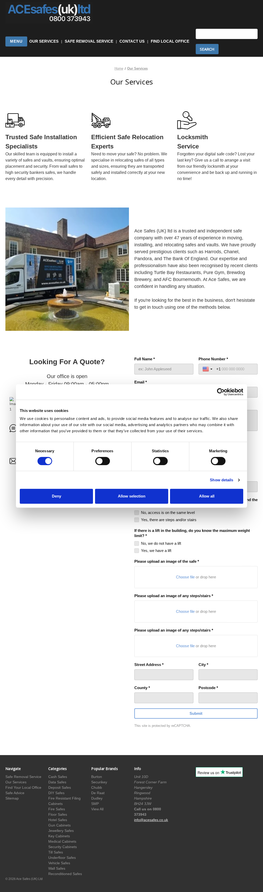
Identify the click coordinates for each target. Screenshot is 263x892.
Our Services (15, 782)
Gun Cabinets (59, 825)
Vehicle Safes (59, 863)
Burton (96, 777)
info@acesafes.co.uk (151, 820)
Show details (221, 480)
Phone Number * (213, 359)
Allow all (206, 496)
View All (97, 809)
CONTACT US (132, 41)
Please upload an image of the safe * (166, 561)
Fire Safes (56, 809)
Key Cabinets (59, 836)
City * (203, 664)
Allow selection (131, 496)
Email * (140, 382)
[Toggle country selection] (208, 369)
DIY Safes (56, 793)
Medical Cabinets (62, 841)
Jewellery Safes (61, 831)
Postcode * (208, 688)
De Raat (98, 793)
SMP (95, 804)
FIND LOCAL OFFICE (170, 41)
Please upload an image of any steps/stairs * (173, 596)
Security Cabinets (62, 847)
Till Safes (55, 852)
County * (142, 688)
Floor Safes (57, 814)
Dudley (96, 798)
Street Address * (149, 664)
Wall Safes (56, 868)
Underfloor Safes (62, 858)
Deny (56, 496)
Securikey (99, 782)
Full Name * (144, 359)
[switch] (102, 461)
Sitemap (12, 798)
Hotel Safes (57, 820)
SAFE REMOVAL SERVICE (89, 41)
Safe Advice (14, 793)
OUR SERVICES (44, 41)
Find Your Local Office (23, 787)
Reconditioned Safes (65, 874)
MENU (16, 41)
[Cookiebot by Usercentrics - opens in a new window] (220, 392)
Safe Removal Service (23, 777)
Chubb (96, 787)
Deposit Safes (59, 787)
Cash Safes (57, 777)
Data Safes (57, 782)
